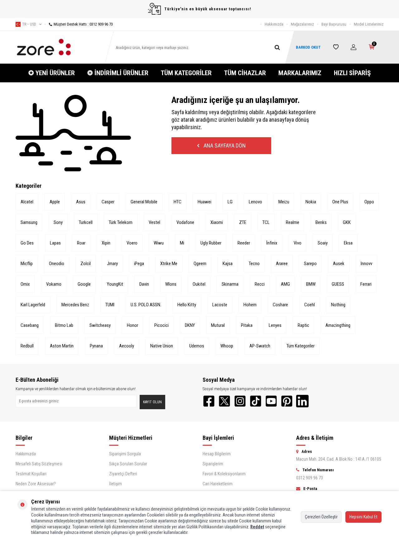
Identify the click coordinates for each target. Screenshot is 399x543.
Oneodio (56, 263)
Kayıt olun (152, 402)
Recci (260, 284)
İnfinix (271, 243)
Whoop (226, 346)
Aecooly (126, 346)
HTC (177, 202)
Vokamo (53, 284)
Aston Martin (62, 346)
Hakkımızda (274, 24)
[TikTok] (255, 401)
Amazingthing (337, 325)
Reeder (244, 243)
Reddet (257, 526)
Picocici (161, 325)
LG (230, 202)
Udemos (196, 346)
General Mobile (144, 202)
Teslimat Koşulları (31, 473)
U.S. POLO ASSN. (146, 305)
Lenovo (255, 202)
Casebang (30, 325)
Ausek (338, 263)
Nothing (338, 305)
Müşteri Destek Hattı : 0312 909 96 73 (83, 24)
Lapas (55, 243)
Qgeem (200, 263)
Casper (108, 202)
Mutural (218, 325)
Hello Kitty (186, 305)
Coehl (309, 305)
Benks (321, 222)
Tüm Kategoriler (300, 346)
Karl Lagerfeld (33, 305)
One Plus (340, 202)
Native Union (161, 346)
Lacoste (219, 305)
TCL (266, 222)
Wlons (170, 284)
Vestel (154, 222)
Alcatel (27, 202)
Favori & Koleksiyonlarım (224, 473)
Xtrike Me (168, 263)
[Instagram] (240, 401)
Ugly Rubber (210, 243)
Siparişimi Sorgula (125, 453)
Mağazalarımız (302, 24)
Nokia (310, 202)
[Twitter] (224, 401)
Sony (58, 222)
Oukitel (199, 284)
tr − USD (29, 24)
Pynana (96, 346)
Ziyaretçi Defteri (123, 473)
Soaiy (323, 243)
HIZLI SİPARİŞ (352, 73)
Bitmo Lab (64, 325)
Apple (55, 202)
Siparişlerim (213, 463)
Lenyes (275, 325)
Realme (292, 222)
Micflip (27, 263)
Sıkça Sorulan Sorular (128, 463)
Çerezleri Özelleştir (321, 516)
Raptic (303, 325)
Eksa (348, 243)
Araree (282, 263)
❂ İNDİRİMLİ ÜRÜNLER (117, 73)
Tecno (254, 263)
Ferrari (366, 284)
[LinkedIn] (302, 401)
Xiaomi (216, 222)
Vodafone (185, 222)
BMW (310, 284)
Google (84, 284)
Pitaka (246, 325)
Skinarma (230, 284)
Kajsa (228, 263)
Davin (144, 284)
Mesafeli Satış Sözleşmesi (39, 463)
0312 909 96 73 (309, 477)
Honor (132, 325)
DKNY (190, 325)
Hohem (250, 305)
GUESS (338, 284)
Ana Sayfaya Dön (224, 145)
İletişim (115, 483)
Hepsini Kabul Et (363, 516)
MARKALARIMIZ (299, 73)
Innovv (366, 263)
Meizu (283, 202)
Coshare (280, 305)
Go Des (27, 243)
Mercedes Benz (75, 305)
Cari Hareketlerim (218, 483)
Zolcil (85, 263)
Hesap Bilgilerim (217, 453)
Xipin (106, 243)
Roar (81, 243)
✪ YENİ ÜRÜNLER (51, 73)
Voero (132, 243)
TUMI (109, 305)
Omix (25, 284)
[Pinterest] (287, 401)
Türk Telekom (120, 222)
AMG (285, 284)
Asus (80, 202)
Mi (182, 243)
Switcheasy (100, 325)
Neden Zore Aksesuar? (36, 483)
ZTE (242, 222)
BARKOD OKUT (308, 47)
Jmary (112, 263)
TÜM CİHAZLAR (245, 73)
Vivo (297, 243)
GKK (347, 222)
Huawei (204, 202)
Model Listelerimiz (368, 24)
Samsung (29, 222)
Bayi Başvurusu (333, 24)
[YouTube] (271, 401)
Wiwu (159, 243)
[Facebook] (209, 401)
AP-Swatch (259, 346)
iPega (139, 263)
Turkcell (86, 222)
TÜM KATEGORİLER (186, 73)
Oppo (369, 202)
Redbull (27, 346)
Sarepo (310, 263)
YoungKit (115, 284)
